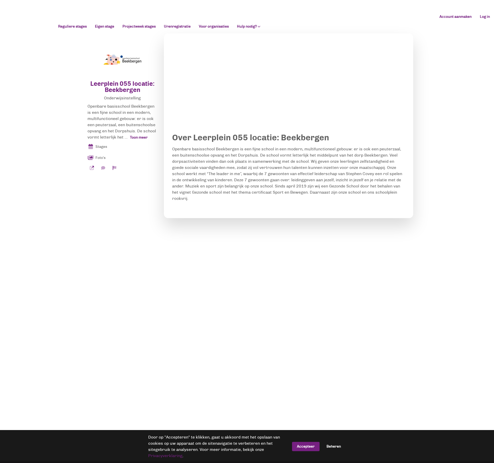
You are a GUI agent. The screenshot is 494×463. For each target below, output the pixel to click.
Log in (485, 16)
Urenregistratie (177, 26)
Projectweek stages (139, 26)
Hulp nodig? (247, 26)
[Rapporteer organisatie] (114, 168)
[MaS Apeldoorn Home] (27, 16)
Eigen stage (104, 26)
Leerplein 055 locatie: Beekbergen (122, 87)
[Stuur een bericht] (103, 168)
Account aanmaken (455, 16)
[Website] (91, 168)
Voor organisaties (214, 26)
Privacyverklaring (165, 455)
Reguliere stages (72, 26)
